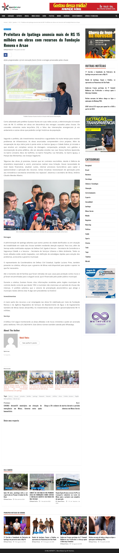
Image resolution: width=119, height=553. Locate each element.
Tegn (86, 252)
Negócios (66, 16)
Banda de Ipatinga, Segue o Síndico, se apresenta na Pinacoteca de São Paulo (45, 538)
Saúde (44, 16)
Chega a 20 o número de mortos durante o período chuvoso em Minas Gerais (62, 406)
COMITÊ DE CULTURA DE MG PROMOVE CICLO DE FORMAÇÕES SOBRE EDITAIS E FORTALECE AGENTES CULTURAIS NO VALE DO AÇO (42, 496)
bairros (11, 396)
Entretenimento (77, 16)
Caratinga (88, 179)
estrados (22, 396)
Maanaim (41, 396)
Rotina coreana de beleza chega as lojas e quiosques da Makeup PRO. (102, 538)
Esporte (19, 16)
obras (60, 396)
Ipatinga (35, 396)
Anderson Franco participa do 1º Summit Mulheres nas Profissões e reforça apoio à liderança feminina (100, 90)
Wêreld (87, 261)
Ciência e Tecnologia (91, 16)
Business (88, 174)
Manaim (48, 396)
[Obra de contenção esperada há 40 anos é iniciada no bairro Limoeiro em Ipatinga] (67, 377)
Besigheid (88, 165)
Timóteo (88, 257)
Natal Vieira (8, 49)
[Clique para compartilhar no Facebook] (5, 55)
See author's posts (29, 343)
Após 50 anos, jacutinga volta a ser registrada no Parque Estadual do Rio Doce (16, 495)
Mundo (59, 16)
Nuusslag (88, 225)
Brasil (27, 16)
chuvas (16, 396)
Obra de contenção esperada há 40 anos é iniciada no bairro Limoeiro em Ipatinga (67, 387)
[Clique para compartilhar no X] (10, 55)
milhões (55, 396)
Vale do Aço (16, 399)
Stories (87, 243)
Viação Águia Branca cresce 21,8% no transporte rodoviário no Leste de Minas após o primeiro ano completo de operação (68, 496)
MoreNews (60, 551)
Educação (11, 16)
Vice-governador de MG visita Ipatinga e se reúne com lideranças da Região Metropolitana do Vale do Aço (41, 387)
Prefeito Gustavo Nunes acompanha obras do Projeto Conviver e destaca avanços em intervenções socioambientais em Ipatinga (16, 388)
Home (3, 16)
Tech (86, 247)
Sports (87, 238)
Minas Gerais (36, 16)
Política (51, 16)
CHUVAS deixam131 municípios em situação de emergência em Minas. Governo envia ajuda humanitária (23, 407)
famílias (29, 396)
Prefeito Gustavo (68, 396)
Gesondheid (89, 202)
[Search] (116, 16)
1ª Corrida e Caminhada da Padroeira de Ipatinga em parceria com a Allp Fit (17, 538)
